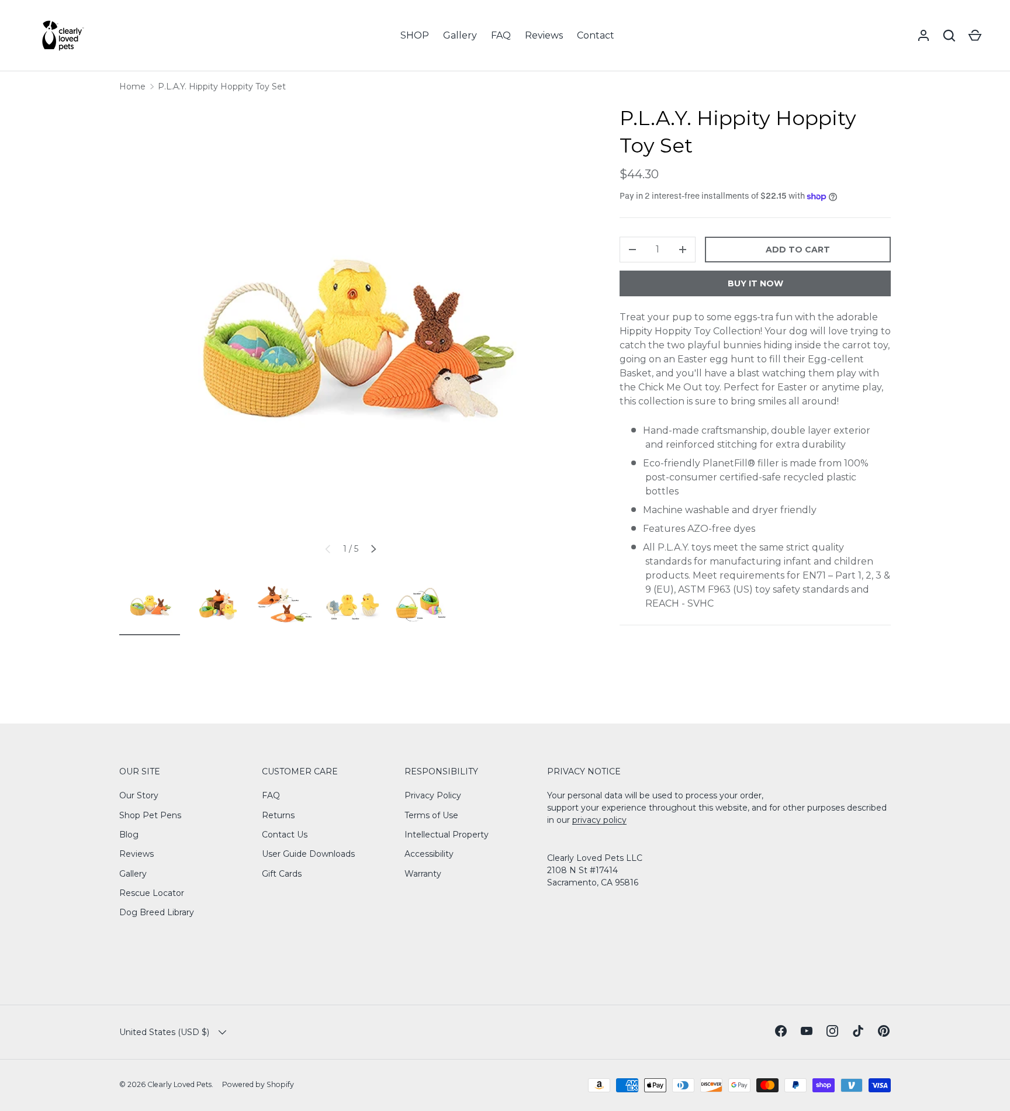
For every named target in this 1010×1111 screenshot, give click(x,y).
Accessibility (429, 854)
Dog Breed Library (156, 912)
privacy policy (599, 820)
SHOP (414, 35)
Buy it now (755, 283)
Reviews (544, 35)
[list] (350, 336)
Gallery (460, 35)
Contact (595, 35)
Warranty (422, 873)
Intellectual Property (446, 834)
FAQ (501, 35)
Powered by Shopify (258, 1084)
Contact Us (284, 834)
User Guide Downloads (308, 854)
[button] (975, 36)
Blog (129, 834)
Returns (278, 815)
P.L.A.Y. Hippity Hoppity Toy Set (222, 86)
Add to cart (798, 249)
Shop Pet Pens (150, 815)
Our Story (138, 795)
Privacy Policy (432, 795)
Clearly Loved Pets (179, 1084)
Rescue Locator (151, 893)
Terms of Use (431, 815)
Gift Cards (282, 873)
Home (132, 86)
